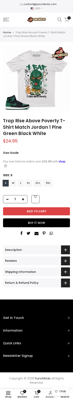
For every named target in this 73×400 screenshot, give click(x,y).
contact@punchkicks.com (40, 4)
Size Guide (11, 153)
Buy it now (36, 223)
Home (7, 32)
